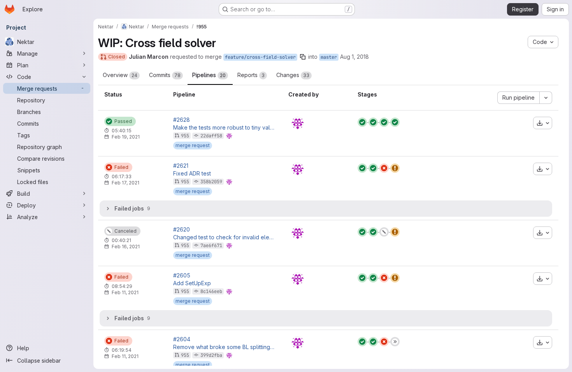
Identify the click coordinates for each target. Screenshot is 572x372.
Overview (120, 75)
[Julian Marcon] (297, 123)
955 (185, 136)
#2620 (181, 229)
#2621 (180, 166)
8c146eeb (211, 291)
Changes (292, 75)
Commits (165, 75)
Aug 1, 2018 (354, 56)
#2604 (181, 339)
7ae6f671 (211, 245)
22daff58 (211, 136)
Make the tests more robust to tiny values (224, 128)
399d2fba (211, 355)
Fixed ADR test (192, 173)
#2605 (181, 275)
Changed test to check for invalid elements (224, 237)
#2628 (181, 120)
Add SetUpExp (192, 283)
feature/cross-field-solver (260, 57)
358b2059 (211, 182)
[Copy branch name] (302, 56)
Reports (251, 75)
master (329, 57)
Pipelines (209, 75)
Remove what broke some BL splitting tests (224, 347)
